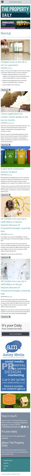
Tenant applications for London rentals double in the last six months (14, 116)
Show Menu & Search (15, 2)
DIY (4, 468)
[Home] (15, 11)
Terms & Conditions (6, 474)
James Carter (10, 234)
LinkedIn (22, 422)
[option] (15, 24)
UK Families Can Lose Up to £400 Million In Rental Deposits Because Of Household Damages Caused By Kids (15, 225)
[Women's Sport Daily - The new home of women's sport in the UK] (15, 24)
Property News (7, 460)
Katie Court (9, 68)
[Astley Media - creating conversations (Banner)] (15, 365)
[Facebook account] (25, 427)
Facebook (17, 422)
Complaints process (15, 474)
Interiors (6, 463)
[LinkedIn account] (22, 427)
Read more (5, 90)
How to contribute (15, 334)
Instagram (5, 424)
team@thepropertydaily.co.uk (12, 426)
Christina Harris (10, 123)
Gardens (5, 466)
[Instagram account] (28, 427)
